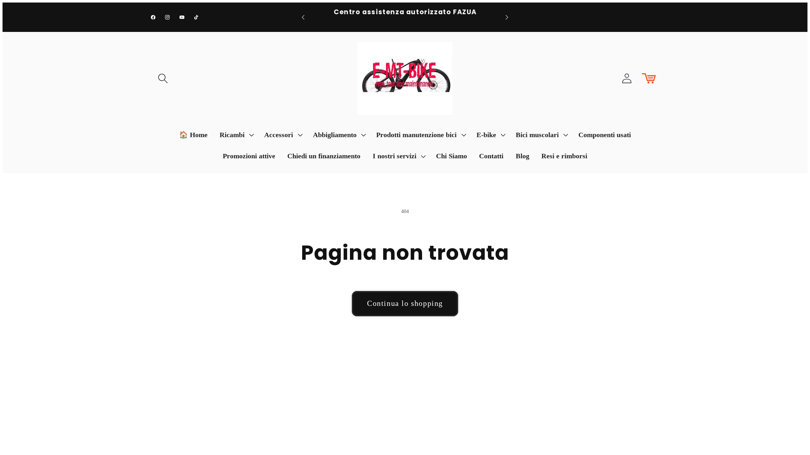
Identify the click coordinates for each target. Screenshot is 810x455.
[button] (163, 78)
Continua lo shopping (405, 303)
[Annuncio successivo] (507, 17)
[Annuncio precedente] (303, 17)
